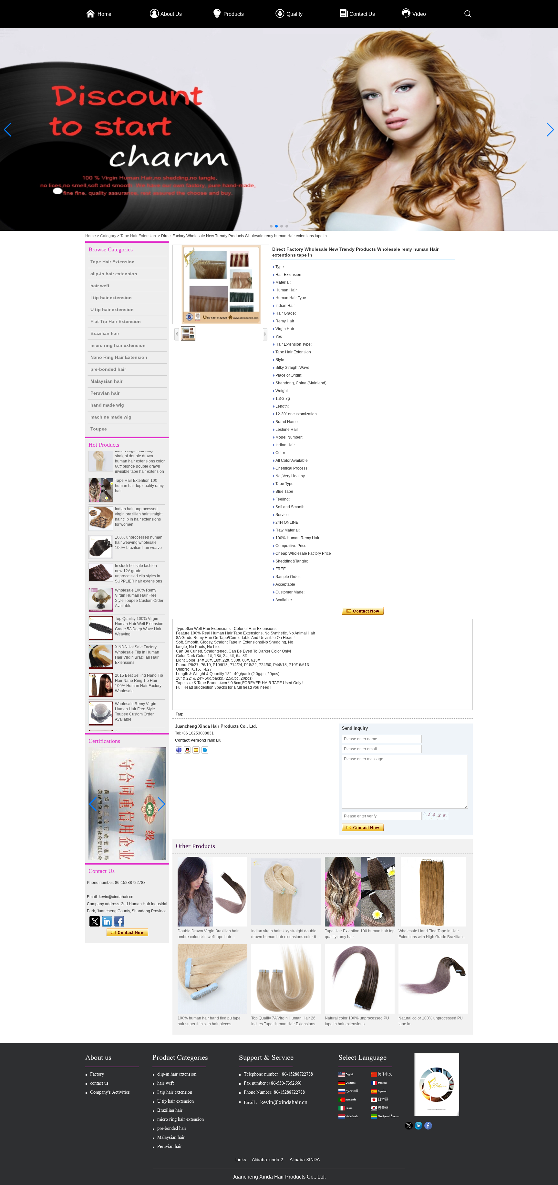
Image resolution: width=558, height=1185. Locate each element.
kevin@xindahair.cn (283, 1102)
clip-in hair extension (113, 273)
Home (104, 14)
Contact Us (362, 14)
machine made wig (110, 417)
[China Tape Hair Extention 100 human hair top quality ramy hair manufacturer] (100, 479)
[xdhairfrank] (178, 750)
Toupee (98, 428)
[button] (271, 226)
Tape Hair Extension (138, 236)
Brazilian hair (104, 333)
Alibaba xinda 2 (267, 1159)
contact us (99, 1083)
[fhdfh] (107, 921)
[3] (279, 229)
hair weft (99, 285)
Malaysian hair (106, 381)
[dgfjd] (94, 921)
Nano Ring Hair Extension (118, 357)
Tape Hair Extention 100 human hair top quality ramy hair (139, 475)
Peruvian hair (104, 393)
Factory (97, 1074)
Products (233, 14)
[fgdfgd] (119, 921)
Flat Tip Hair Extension (115, 321)
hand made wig (107, 405)
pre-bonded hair (108, 369)
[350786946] (187, 750)
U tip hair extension (112, 309)
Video (419, 14)
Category (108, 236)
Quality (294, 14)
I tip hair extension (111, 297)
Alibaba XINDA (305, 1159)
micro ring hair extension (118, 345)
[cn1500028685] (204, 750)
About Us (171, 14)
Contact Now (127, 932)
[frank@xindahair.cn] (196, 750)
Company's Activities (110, 1092)
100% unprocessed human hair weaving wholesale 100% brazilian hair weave (138, 531)
